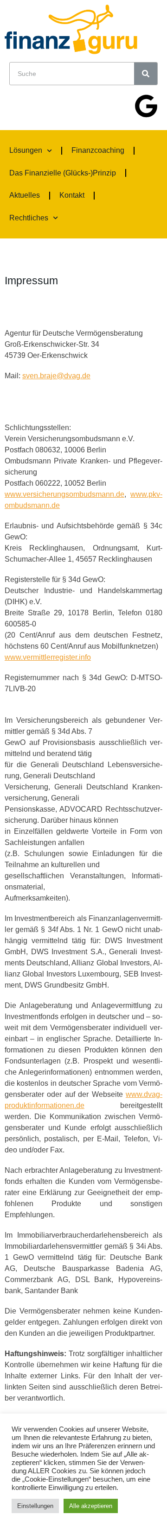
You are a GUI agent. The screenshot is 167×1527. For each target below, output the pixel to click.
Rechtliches (28, 218)
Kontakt (71, 195)
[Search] (145, 74)
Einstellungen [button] (35, 1505)
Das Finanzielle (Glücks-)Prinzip (62, 173)
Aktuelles (24, 195)
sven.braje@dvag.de (56, 376)
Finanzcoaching (97, 150)
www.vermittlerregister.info (48, 657)
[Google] (146, 106)
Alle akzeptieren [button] (90, 1505)
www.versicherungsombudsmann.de (64, 494)
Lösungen (25, 150)
